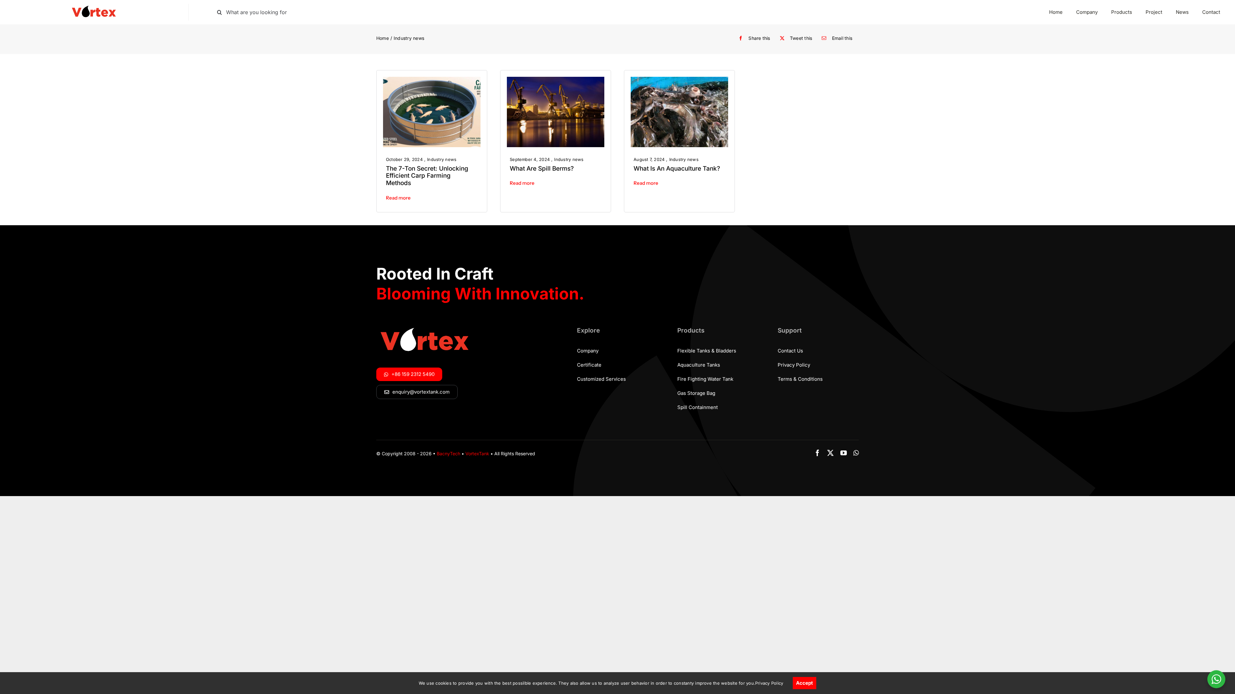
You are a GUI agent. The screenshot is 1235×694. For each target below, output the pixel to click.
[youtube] (843, 453)
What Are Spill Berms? (542, 168)
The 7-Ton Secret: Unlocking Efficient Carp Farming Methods (427, 176)
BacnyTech (448, 453)
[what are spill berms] (555, 79)
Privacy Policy (769, 683)
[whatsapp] (856, 453)
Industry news (441, 159)
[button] (417, 392)
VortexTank (477, 453)
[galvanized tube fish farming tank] (431, 79)
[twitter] (830, 453)
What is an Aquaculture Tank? (677, 168)
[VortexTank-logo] (94, 6)
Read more (398, 198)
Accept (804, 683)
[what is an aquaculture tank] (679, 79)
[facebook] (817, 453)
